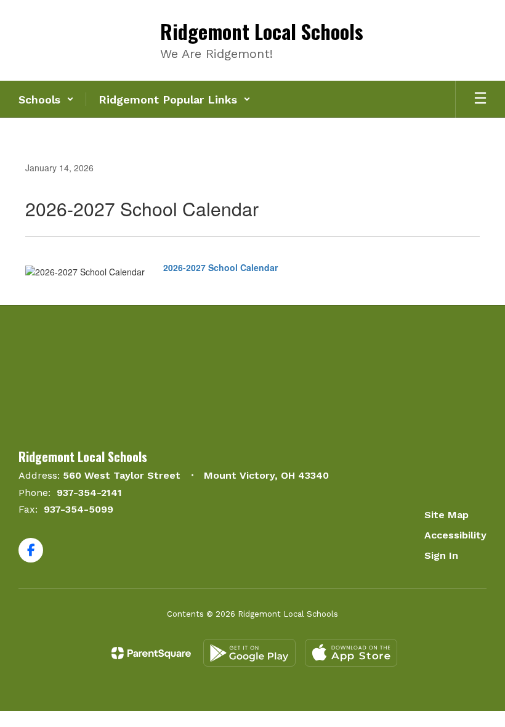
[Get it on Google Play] (249, 653)
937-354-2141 (89, 492)
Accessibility (455, 535)
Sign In (441, 555)
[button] (46, 99)
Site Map (446, 515)
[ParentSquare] (151, 653)
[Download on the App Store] (351, 653)
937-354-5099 (78, 509)
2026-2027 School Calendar (220, 267)
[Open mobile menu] (480, 99)
